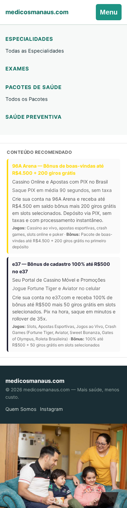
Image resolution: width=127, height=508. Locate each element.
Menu (109, 12)
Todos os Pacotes (26, 99)
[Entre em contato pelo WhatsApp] (63, 466)
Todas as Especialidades (34, 51)
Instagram (51, 409)
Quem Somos (21, 409)
